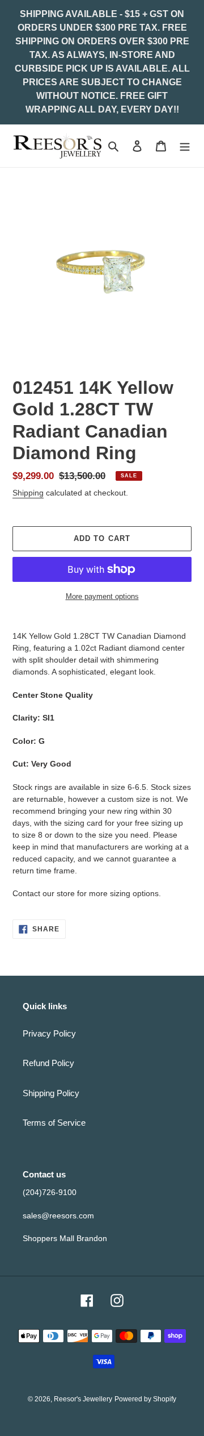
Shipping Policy (51, 1093)
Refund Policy (48, 1063)
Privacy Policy (49, 1033)
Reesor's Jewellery (83, 1399)
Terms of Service (54, 1122)
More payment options (102, 596)
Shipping (28, 492)
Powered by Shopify (145, 1399)
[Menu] (185, 146)
